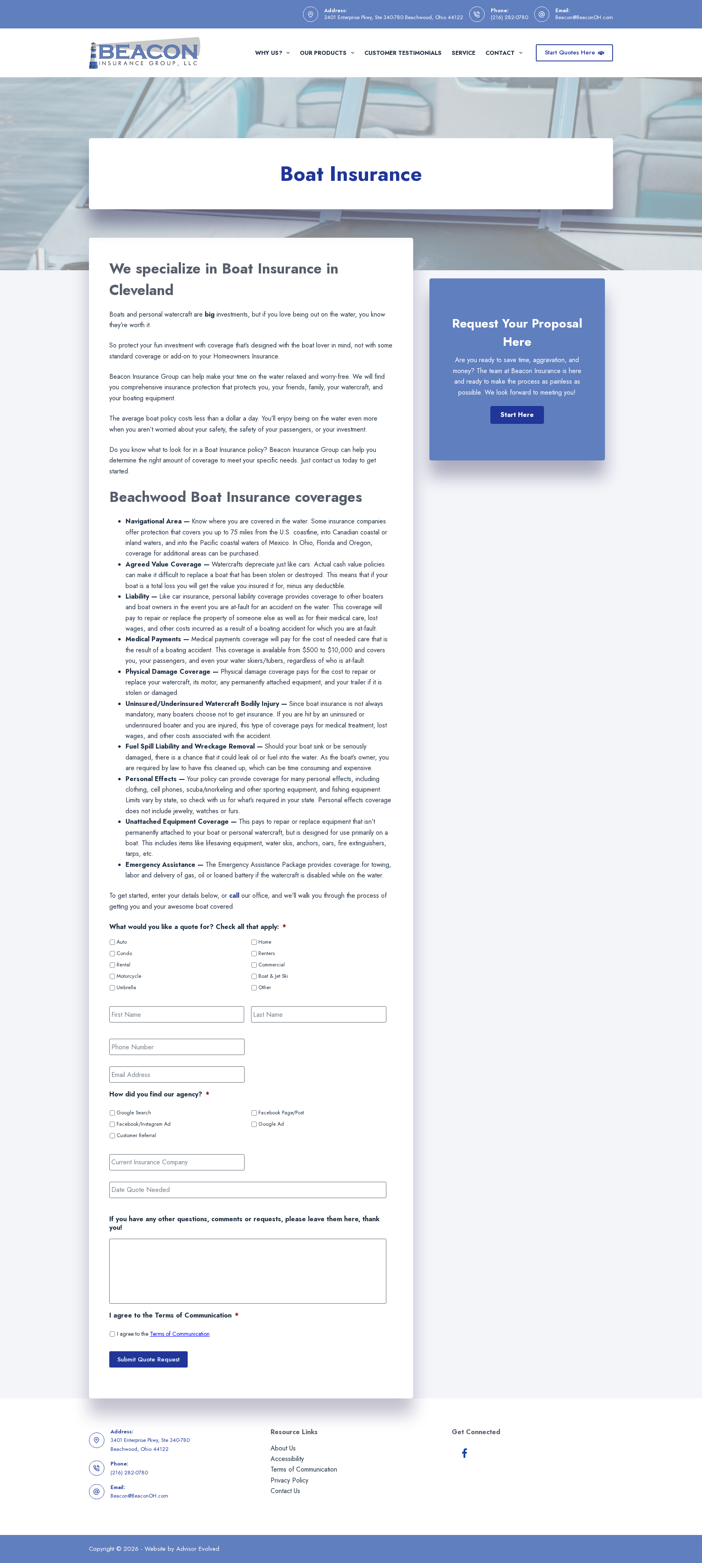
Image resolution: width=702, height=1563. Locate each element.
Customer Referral (136, 1135)
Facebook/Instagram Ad (144, 1124)
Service (463, 53)
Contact (500, 53)
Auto (122, 942)
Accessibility (287, 1458)
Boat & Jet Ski (273, 976)
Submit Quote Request (148, 1359)
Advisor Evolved (197, 1548)
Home (264, 942)
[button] (517, 415)
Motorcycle (129, 976)
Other (264, 987)
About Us (283, 1448)
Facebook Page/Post (281, 1112)
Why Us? (268, 53)
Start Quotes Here (570, 52)
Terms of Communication (180, 1334)
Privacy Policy (289, 1480)
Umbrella (126, 987)
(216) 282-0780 (509, 17)
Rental (123, 964)
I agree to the (163, 1334)
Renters (266, 953)
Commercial (271, 964)
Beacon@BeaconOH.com (584, 17)
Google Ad (271, 1124)
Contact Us (285, 1491)
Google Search (134, 1112)
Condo (124, 953)
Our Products (323, 53)
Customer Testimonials (403, 53)
